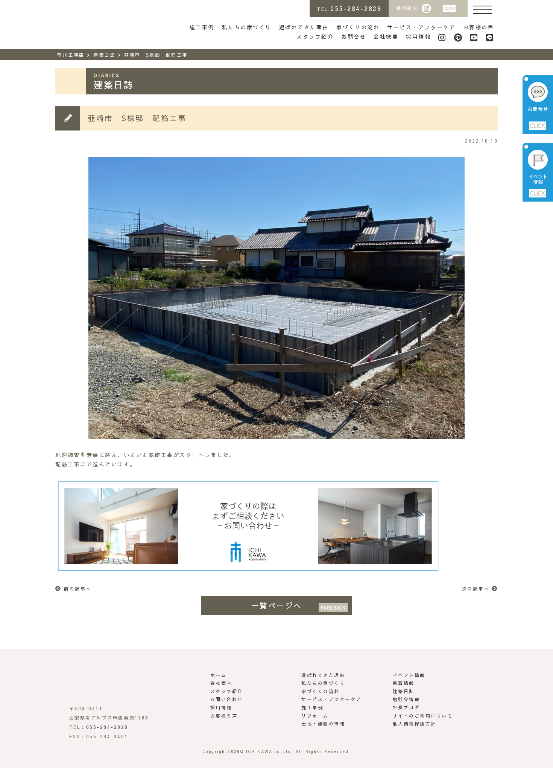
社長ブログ (406, 707)
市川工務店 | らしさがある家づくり (89, 22)
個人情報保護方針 (414, 724)
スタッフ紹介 (315, 36)
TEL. (349, 8)
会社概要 (386, 36)
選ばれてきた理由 (304, 27)
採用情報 (418, 36)
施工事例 (202, 27)
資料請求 (407, 8)
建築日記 (404, 691)
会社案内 (221, 683)
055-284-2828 (107, 727)
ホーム (218, 675)
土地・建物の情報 (323, 724)
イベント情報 (409, 675)
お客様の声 (478, 27)
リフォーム (315, 716)
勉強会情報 (406, 699)
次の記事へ (475, 589)
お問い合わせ (226, 699)
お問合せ (353, 36)
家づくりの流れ (358, 27)
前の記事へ (77, 589)
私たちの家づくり (247, 27)
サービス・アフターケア (421, 27)
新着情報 (404, 683)
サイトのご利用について (423, 716)
